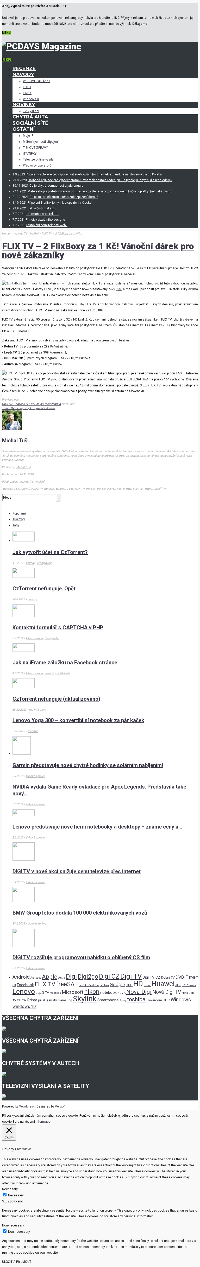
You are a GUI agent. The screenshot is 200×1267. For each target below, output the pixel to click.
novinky (17, 233)
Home (6, 233)
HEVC (149, 488)
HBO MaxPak (134, 488)
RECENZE (24, 68)
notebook (108, 992)
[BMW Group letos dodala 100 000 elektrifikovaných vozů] (23, 901)
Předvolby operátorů (37, 165)
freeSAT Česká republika (94, 985)
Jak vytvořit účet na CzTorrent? (50, 552)
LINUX (27, 93)
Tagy (15, 525)
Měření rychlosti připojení (41, 142)
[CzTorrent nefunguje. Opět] (23, 577)
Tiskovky (18, 519)
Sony (123, 1000)
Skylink (85, 998)
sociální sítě (62, 673)
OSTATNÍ (23, 129)
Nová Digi (139, 991)
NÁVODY (23, 74)
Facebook (25, 985)
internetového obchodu (18, 310)
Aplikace (35, 977)
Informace (43, 1121)
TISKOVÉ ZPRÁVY (35, 148)
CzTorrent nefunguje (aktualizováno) (56, 699)
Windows (181, 1000)
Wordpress (27, 1106)
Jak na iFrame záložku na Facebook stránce (64, 662)
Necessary (16, 1195)
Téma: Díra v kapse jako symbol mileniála (28, 408)
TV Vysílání (31, 111)
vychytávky (44, 562)
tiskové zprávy (35, 776)
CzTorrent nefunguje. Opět (44, 588)
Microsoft (72, 992)
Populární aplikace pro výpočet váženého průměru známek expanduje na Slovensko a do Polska (94, 174)
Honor (147, 985)
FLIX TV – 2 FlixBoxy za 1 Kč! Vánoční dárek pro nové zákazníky (98, 250)
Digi (71, 976)
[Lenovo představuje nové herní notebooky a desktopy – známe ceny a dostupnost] (23, 815)
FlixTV (120, 488)
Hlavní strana (34, 638)
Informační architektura (42, 214)
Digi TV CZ (151, 977)
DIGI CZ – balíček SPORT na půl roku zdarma (31, 404)
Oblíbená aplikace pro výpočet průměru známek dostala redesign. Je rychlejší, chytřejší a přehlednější (100, 180)
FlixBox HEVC (106, 488)
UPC (166, 1000)
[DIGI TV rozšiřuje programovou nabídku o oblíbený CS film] (23, 946)
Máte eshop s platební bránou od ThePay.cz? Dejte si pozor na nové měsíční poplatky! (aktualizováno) (100, 191)
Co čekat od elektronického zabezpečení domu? (63, 197)
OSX (24, 1000)
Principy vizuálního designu (45, 219)
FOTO (27, 87)
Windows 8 (31, 99)
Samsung (65, 1000)
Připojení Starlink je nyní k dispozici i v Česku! (60, 202)
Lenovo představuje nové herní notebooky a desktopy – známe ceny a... (97, 827)
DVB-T (182, 977)
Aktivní (25, 488)
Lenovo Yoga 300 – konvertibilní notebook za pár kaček (78, 720)
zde (118, 289)
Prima (32, 1000)
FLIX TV (79, 488)
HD (138, 983)
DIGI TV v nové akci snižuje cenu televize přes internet (76, 871)
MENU (6, 33)
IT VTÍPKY (29, 154)
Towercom (154, 1000)
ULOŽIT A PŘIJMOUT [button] (16, 1262)
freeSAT (67, 984)
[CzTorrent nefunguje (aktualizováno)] (23, 687)
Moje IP (28, 136)
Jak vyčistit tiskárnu (42, 208)
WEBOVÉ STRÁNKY (36, 81)
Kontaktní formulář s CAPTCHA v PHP (57, 627)
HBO (129, 985)
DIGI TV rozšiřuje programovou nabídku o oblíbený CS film (81, 957)
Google (117, 985)
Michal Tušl (15, 440)
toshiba (136, 999)
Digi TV (131, 976)
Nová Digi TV (166, 992)
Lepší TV (160, 488)
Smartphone (108, 1000)
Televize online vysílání (39, 159)
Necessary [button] (10, 1189)
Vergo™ (60, 1106)
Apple (49, 976)
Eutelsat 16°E (64, 488)
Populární (19, 513)
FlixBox (91, 488)
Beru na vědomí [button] (23, 1121)
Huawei (163, 984)
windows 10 (24, 1006)
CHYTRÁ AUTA (30, 117)
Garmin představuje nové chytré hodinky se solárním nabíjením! (87, 765)
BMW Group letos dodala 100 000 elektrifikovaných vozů (79, 913)
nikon (91, 991)
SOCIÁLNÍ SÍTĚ (30, 123)
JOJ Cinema (189, 985)
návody (30, 562)
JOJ (178, 985)
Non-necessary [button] (13, 1225)
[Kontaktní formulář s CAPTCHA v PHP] (23, 616)
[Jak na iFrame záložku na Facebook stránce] (23, 651)
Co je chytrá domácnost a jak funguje (56, 185)
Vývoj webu (52, 638)
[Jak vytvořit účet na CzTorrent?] (23, 540)
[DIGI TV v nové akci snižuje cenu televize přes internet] (23, 859)
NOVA (121, 993)
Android (21, 977)
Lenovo (23, 991)
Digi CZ (109, 976)
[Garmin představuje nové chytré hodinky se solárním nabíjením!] (21, 753)
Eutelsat (49, 488)
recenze (33, 731)
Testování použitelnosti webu (46, 225)
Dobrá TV (37, 488)
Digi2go (88, 976)
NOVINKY (23, 104)
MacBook (55, 993)
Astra (61, 977)
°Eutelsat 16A (10, 488)
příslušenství (48, 1000)
